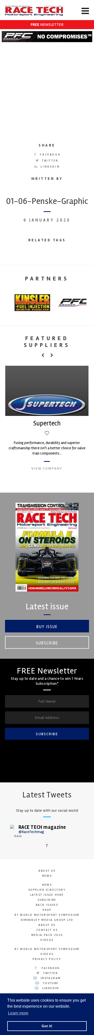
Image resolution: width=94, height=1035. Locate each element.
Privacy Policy (47, 959)
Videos (46, 940)
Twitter (49, 161)
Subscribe (47, 643)
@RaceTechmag (31, 831)
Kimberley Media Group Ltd (47, 920)
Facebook (49, 155)
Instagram (50, 978)
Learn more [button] (18, 1013)
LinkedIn (49, 167)
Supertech (47, 423)
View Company (46, 468)
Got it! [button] (47, 1026)
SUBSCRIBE (47, 733)
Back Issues (47, 905)
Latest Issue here (47, 895)
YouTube (49, 983)
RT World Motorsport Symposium (47, 915)
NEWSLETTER (47, 24)
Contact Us (47, 930)
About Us (46, 871)
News (47, 876)
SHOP (47, 910)
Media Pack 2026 (47, 935)
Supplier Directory (47, 890)
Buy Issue (47, 626)
